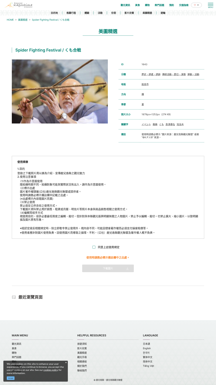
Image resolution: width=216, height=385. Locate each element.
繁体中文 (147, 357)
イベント (146, 124)
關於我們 (82, 365)
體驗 (87, 12)
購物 (14, 352)
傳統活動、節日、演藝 (174, 74)
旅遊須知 (82, 343)
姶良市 (145, 84)
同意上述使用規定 (108, 247)
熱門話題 (16, 357)
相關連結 (82, 361)
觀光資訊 (16, 343)
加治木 (180, 124)
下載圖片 (108, 268)
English (147, 348)
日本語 (146, 343)
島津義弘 (170, 124)
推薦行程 (71, 12)
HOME (10, 19)
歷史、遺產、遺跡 (151, 74)
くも (161, 124)
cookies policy (50, 369)
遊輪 (163, 12)
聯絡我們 (82, 370)
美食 (14, 348)
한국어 (146, 352)
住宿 (113, 12)
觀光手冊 (82, 357)
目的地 (54, 12)
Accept (10, 378)
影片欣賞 (129, 12)
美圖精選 (147, 12)
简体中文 (147, 361)
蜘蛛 (155, 124)
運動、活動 (193, 74)
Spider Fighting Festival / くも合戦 (50, 19)
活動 (100, 12)
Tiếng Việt (148, 365)
